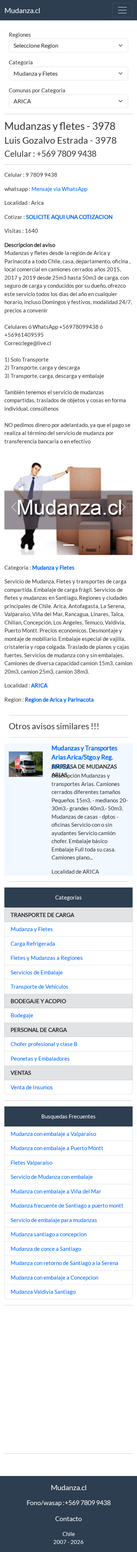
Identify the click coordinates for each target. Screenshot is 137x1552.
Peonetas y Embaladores (40, 1058)
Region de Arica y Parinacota (59, 699)
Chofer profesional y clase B (44, 1044)
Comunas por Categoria (37, 90)
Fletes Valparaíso (31, 1162)
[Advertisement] (68, 1379)
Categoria (21, 62)
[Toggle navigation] (122, 10)
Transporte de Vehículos (39, 986)
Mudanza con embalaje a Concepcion (54, 1277)
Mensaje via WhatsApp (59, 188)
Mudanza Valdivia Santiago (43, 1291)
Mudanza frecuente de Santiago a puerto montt (67, 1205)
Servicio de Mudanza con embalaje (52, 1176)
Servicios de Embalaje (37, 972)
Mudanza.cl (22, 10)
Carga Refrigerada (33, 943)
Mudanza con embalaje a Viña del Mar (56, 1191)
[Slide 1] (68, 545)
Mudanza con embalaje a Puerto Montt (57, 1148)
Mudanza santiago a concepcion (49, 1234)
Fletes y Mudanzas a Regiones (47, 957)
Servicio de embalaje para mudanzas (54, 1220)
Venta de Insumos (32, 1087)
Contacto (68, 1519)
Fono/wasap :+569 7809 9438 (69, 1503)
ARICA (39, 685)
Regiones (20, 34)
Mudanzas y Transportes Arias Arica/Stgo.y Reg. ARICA (84, 757)
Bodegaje (22, 1015)
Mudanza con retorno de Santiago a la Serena (64, 1263)
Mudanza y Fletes (53, 567)
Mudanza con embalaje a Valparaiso (53, 1133)
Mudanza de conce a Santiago (46, 1248)
